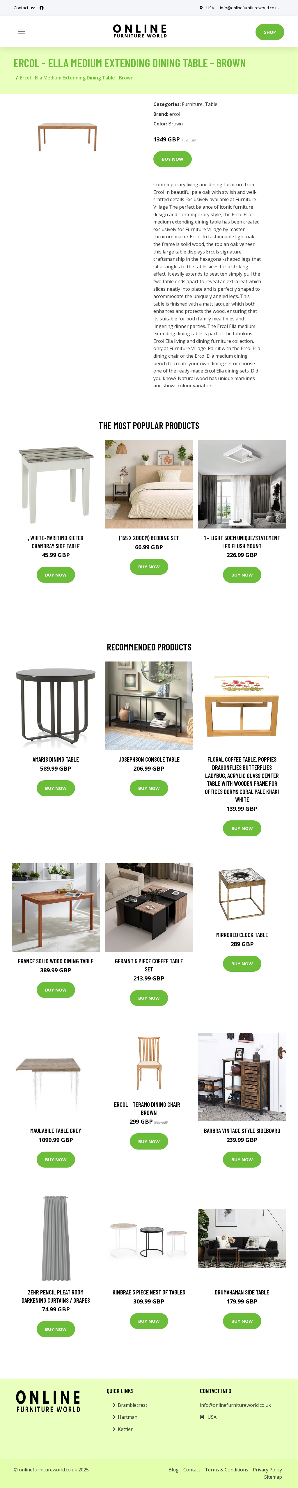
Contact (191, 1469)
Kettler (125, 1429)
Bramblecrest (132, 1405)
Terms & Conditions (226, 1469)
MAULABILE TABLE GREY (55, 1130)
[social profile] (41, 7)
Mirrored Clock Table (242, 934)
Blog (173, 1469)
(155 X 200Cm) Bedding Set (149, 537)
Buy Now (172, 159)
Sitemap (273, 1477)
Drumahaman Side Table (242, 1292)
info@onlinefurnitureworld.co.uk (250, 7)
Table (211, 104)
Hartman (127, 1417)
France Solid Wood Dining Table (55, 960)
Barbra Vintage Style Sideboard (242, 1130)
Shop (270, 32)
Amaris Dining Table (56, 759)
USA (210, 7)
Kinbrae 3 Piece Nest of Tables (149, 1292)
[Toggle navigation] (21, 31)
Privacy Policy (267, 1469)
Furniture (192, 104)
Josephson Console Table (149, 759)
